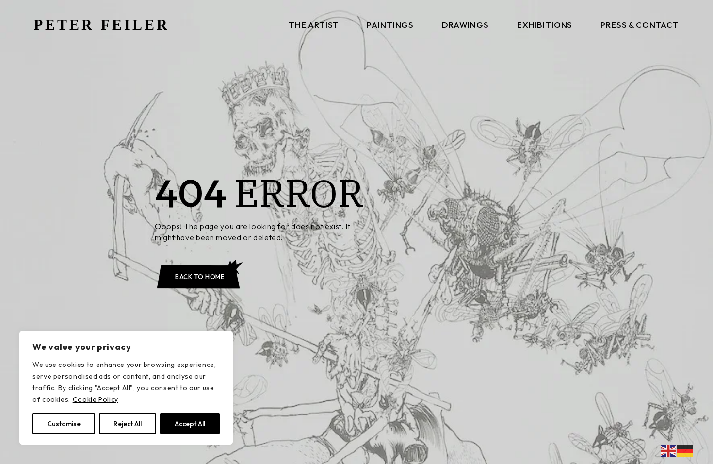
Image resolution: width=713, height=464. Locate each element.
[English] (669, 450)
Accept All (190, 423)
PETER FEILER (102, 25)
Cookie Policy (95, 399)
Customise (64, 423)
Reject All (127, 423)
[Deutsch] (685, 450)
